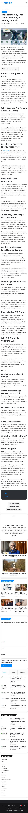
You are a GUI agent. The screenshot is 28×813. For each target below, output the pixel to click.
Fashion (4, 772)
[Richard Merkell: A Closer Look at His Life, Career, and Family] (7, 602)
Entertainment (5, 770)
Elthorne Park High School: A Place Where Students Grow (17, 692)
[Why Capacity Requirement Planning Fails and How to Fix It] (7, 587)
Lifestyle (4, 781)
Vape (3, 792)
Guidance (4, 775)
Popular (13, 672)
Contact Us (10, 808)
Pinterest (21, 810)
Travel (3, 790)
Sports (3, 786)
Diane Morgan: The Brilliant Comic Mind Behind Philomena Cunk (21, 593)
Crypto (3, 766)
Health (3, 777)
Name (3, 642)
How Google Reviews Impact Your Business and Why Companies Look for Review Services (17, 679)
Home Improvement (6, 779)
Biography (4, 759)
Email (2, 648)
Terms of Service (8, 810)
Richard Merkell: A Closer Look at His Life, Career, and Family (7, 608)
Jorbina (24, 805)
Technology (4, 788)
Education (4, 768)
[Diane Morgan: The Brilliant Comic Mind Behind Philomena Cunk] (21, 587)
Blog (3, 761)
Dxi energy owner (14, 506)
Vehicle (3, 795)
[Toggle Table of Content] (15, 69)
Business (8, 9)
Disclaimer (21, 808)
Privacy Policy (16, 810)
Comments (22, 672)
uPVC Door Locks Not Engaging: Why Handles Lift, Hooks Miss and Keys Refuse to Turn (21, 609)
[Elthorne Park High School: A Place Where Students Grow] (5, 694)
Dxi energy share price (14, 509)
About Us (16, 808)
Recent (4, 672)
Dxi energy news (14, 503)
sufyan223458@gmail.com (8, 23)
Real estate (4, 784)
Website (3, 654)
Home (3, 9)
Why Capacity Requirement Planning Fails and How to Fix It (7, 593)
